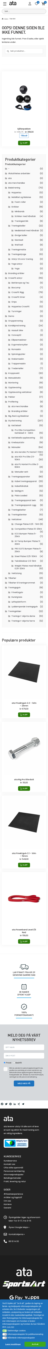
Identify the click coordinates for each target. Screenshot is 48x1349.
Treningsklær (14, 611)
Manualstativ (14, 377)
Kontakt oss (9, 1164)
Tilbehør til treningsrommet (21, 582)
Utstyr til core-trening (22, 259)
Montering (13, 382)
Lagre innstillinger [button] (13, 1344)
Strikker (15, 206)
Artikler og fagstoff (13, 1197)
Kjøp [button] (25, 143)
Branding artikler (16, 273)
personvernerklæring (29, 1077)
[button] (4, 1330)
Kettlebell (16, 425)
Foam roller (20, 202)
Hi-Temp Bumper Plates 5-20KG (28, 542)
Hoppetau (16, 192)
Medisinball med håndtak (27, 230)
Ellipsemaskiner (18, 339)
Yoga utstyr (17, 263)
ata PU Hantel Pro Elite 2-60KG (27, 466)
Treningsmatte (18, 249)
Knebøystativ (17, 442)
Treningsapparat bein (25, 500)
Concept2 (16, 335)
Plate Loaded (21, 495)
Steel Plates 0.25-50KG (26, 556)
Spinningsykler (18, 354)
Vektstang (16, 573)
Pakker (11, 397)
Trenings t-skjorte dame (23, 616)
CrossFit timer (18, 297)
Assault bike (17, 330)
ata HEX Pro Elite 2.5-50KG (25, 458)
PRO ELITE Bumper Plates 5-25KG (28, 550)
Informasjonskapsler (14, 1174)
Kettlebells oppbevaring (23, 437)
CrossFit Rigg (17, 292)
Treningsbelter (18, 509)
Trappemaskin (18, 363)
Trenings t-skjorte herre (23, 620)
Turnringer (16, 311)
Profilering (13, 401)
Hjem (6, 19)
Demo (11, 316)
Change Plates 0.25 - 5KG (27, 524)
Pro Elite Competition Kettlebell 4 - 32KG (25, 431)
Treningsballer (18, 225)
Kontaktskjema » (17, 1234)
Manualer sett (21, 471)
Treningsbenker (19, 514)
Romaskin (16, 349)
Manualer (16, 447)
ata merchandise (16, 183)
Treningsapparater (20, 476)
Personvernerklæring (14, 1171)
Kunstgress (16, 597)
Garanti (7, 1207)
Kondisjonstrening (16, 325)
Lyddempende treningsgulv (24, 606)
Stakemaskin (17, 359)
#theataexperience (13, 1194)
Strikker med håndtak (25, 216)
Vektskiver (16, 519)
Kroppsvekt (14, 373)
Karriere (8, 1204)
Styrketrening (15, 420)
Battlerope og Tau (20, 282)
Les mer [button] (10, 1327)
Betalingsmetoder (12, 1178)
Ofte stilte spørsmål (13, 1167)
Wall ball (19, 244)
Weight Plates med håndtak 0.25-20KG (28, 567)
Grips (14, 301)
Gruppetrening (15, 320)
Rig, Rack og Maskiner (18, 416)
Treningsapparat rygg (25, 505)
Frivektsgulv (17, 592)
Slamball (19, 240)
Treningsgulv (14, 587)
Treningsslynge (18, 254)
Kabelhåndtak (21, 486)
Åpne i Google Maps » (19, 1227)
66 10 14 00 (14, 1241)
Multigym (19, 490)
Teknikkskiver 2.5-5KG (25, 561)
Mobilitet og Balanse (21, 197)
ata (10, 178)
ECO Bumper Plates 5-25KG (25, 535)
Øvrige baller (21, 235)
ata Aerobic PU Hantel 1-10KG (29, 452)
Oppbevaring (14, 387)
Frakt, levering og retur (15, 1181)
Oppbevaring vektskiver (20, 392)
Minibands (19, 211)
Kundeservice (10, 1160)
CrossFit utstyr (15, 278)
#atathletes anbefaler (19, 173)
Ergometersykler (19, 344)
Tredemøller (17, 368)
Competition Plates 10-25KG (28, 528)
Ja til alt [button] (35, 1344)
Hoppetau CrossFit (20, 306)
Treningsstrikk (21, 221)
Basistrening (14, 187)
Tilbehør (12, 578)
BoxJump (15, 287)
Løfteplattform (18, 601)
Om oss (7, 1200)
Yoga (17, 268)
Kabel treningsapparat (26, 481)
